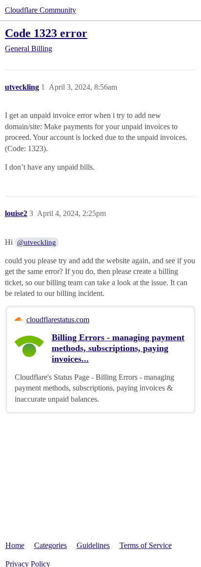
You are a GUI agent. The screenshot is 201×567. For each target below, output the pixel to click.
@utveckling (36, 242)
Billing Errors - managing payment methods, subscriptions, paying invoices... (118, 348)
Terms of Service (146, 545)
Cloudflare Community (40, 10)
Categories (50, 545)
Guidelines (93, 545)
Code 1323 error (46, 32)
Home (14, 545)
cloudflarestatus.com (57, 319)
